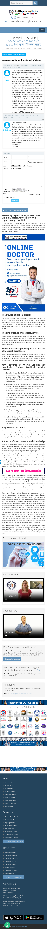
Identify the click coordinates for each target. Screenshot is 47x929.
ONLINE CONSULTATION (14, 877)
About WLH (8, 783)
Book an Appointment (11, 817)
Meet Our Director (10, 798)
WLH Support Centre (11, 831)
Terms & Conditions (10, 803)
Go (35, 3)
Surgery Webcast (10, 867)
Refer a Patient (9, 820)
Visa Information (9, 828)
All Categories (18, 65)
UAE (32, 48)
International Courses (11, 837)
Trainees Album (9, 873)
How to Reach (9, 789)
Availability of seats (10, 794)
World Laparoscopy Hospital (19, 926)
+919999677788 (25, 17)
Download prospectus (12, 659)
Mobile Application (10, 852)
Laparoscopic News (11, 870)
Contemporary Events (11, 834)
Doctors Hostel (9, 786)
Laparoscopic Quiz (10, 861)
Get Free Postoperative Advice (15, 210)
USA (38, 48)
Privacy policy (9, 806)
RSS (38, 669)
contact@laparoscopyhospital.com (25, 21)
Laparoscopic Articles (11, 858)
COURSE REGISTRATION (14, 841)
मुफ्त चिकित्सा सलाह (30, 44)
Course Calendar (10, 792)
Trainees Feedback (10, 800)
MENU (42, 30)
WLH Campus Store (11, 826)
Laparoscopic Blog (10, 864)
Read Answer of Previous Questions (14, 54)
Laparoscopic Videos (11, 855)
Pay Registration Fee (11, 823)
